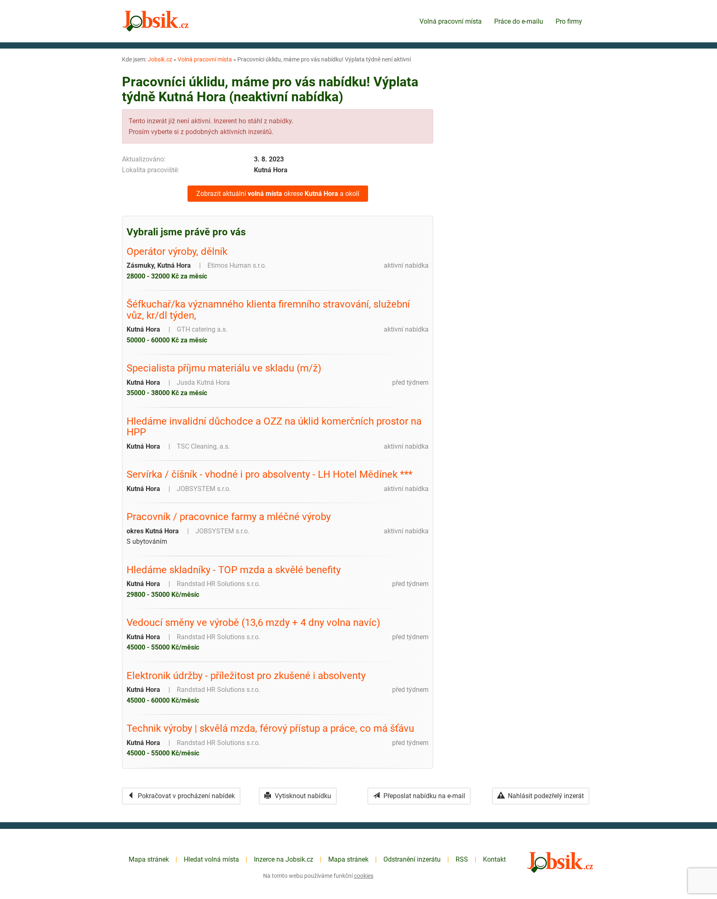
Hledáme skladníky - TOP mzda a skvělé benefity (234, 569)
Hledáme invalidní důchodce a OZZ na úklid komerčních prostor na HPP (274, 427)
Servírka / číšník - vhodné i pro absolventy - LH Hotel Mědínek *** (269, 474)
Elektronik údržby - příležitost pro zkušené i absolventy (246, 675)
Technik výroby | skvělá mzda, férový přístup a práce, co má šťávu (270, 728)
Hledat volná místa (211, 859)
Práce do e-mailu (518, 21)
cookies (363, 875)
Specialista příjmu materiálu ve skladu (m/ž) (224, 368)
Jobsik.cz (160, 59)
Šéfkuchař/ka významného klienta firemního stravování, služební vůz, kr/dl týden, (268, 310)
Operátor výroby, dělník (177, 251)
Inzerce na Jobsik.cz (283, 859)
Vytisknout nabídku (302, 796)
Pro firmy (569, 21)
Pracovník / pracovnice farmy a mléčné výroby (229, 516)
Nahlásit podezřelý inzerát (545, 796)
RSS (462, 859)
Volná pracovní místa (450, 21)
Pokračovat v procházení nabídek (185, 796)
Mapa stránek (149, 859)
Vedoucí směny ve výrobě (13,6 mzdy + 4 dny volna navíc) (253, 622)
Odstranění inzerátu (412, 859)
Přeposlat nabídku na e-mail (423, 796)
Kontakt (494, 859)
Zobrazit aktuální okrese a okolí (277, 194)
